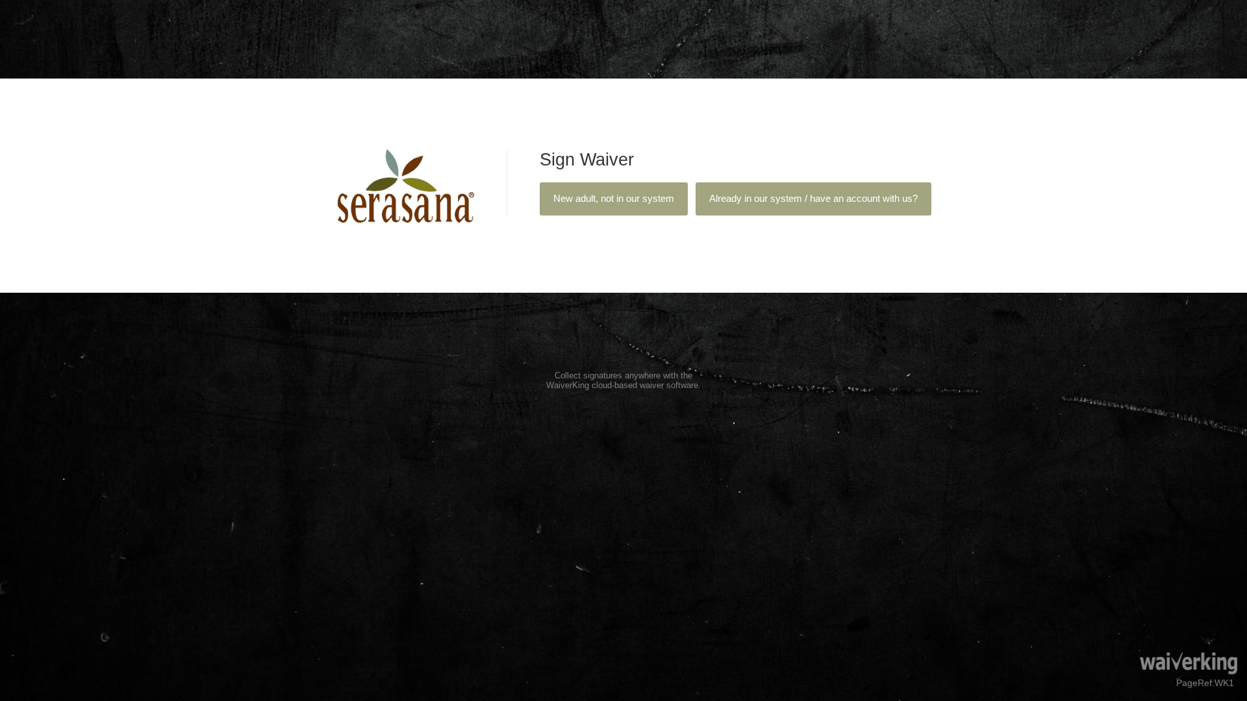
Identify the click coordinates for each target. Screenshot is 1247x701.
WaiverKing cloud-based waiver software (622, 385)
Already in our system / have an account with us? (813, 198)
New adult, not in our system (613, 198)
